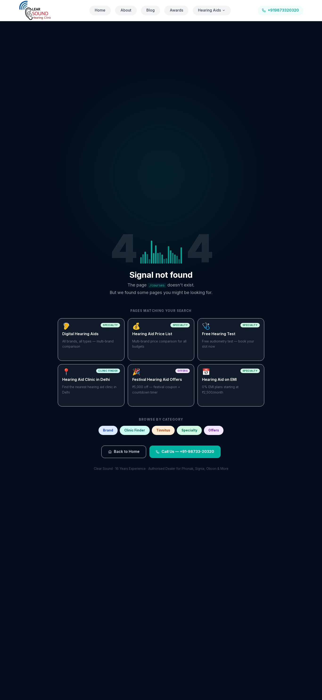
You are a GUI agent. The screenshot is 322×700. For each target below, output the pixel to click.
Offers (213, 430)
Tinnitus (163, 430)
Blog (150, 10)
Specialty (189, 430)
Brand (108, 430)
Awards (176, 10)
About (125, 10)
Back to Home (127, 451)
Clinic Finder (134, 430)
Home (100, 10)
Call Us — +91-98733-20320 (187, 451)
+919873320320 (283, 10)
